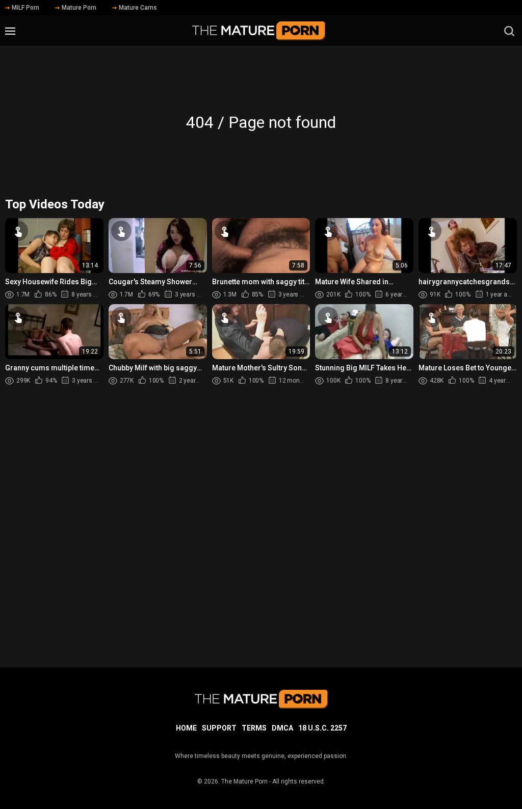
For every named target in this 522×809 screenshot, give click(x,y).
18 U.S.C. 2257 (322, 728)
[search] (509, 31)
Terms (254, 728)
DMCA (282, 728)
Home (186, 728)
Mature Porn (79, 7)
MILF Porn (25, 7)
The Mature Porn (244, 781)
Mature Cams (138, 7)
